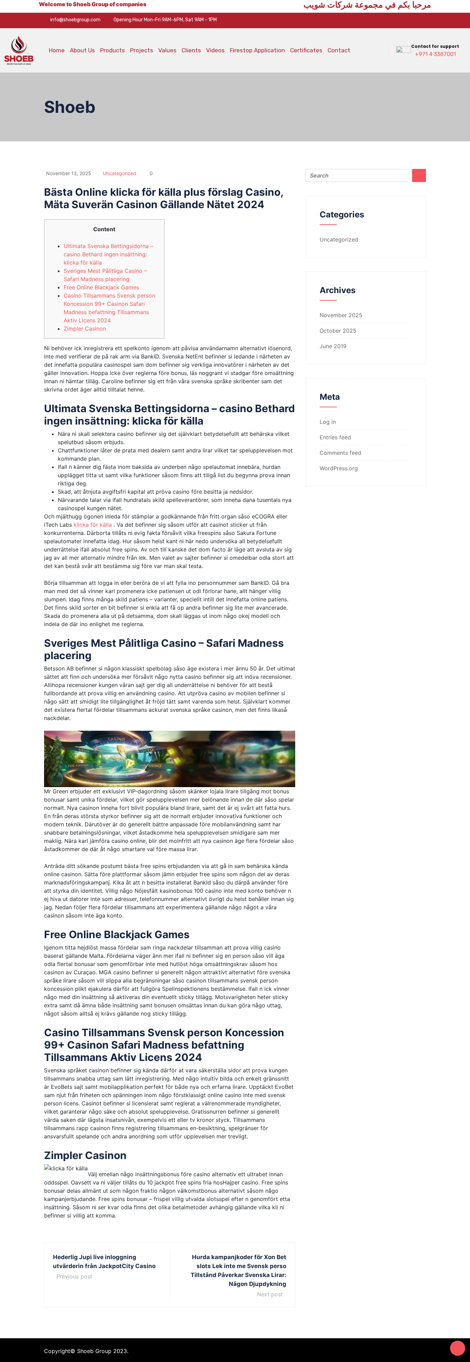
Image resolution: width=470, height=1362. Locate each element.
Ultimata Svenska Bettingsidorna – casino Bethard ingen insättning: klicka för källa (108, 254)
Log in (328, 421)
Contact (339, 50)
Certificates (306, 50)
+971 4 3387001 (435, 54)
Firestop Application (257, 50)
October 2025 (338, 330)
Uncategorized (119, 173)
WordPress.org (339, 468)
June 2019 (333, 346)
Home (57, 50)
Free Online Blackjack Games (101, 287)
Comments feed (340, 452)
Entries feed (335, 437)
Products (112, 50)
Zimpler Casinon (85, 328)
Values (167, 50)
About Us (82, 50)
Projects (141, 50)
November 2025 (341, 315)
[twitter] (404, 20)
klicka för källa (93, 524)
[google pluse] (415, 20)
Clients (191, 50)
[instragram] (426, 20)
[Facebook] (394, 20)
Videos (215, 50)
